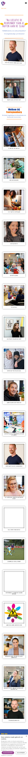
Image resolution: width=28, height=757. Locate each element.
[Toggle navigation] (26, 3)
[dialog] (14, 746)
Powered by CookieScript (6, 755)
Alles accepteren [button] (7, 752)
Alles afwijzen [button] (21, 752)
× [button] (26, 736)
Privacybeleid (10, 750)
